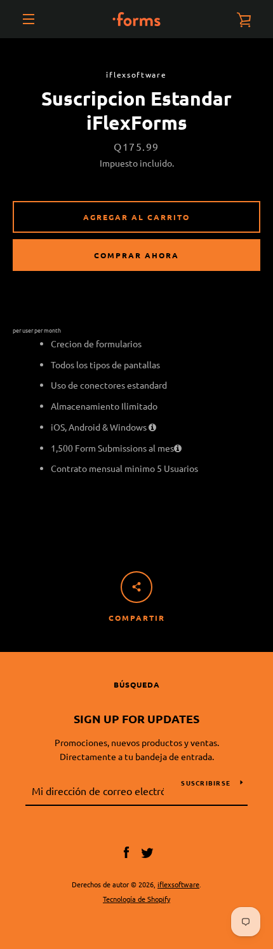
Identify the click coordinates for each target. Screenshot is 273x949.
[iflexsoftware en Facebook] (126, 851)
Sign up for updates (136, 718)
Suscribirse (205, 782)
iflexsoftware (178, 884)
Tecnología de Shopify (136, 899)
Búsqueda (137, 684)
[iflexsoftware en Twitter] (147, 851)
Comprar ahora (136, 255)
